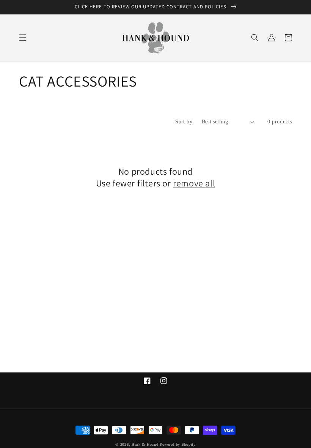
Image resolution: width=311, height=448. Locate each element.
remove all (194, 183)
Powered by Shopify (178, 444)
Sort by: (184, 122)
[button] (22, 37)
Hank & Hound (145, 444)
